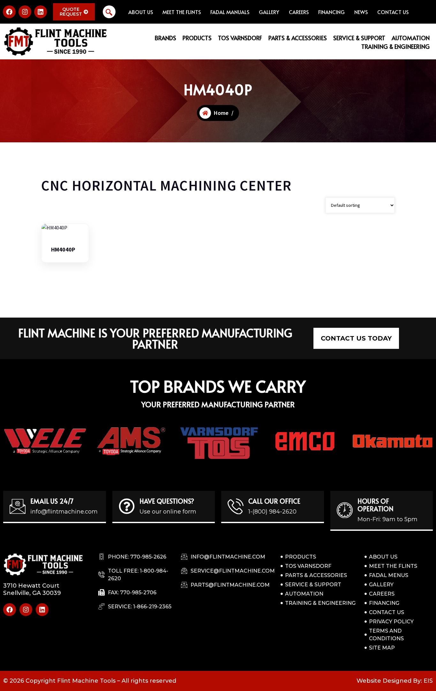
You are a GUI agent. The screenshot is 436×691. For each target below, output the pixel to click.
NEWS (361, 11)
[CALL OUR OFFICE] (236, 506)
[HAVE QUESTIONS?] (127, 506)
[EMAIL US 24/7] (18, 506)
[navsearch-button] (109, 11)
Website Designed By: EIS (395, 680)
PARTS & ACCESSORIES (297, 38)
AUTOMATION (411, 38)
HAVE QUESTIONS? (166, 501)
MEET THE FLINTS (181, 11)
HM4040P (63, 249)
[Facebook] (9, 11)
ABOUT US (140, 11)
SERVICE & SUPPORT (359, 38)
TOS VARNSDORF (240, 38)
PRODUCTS (197, 38)
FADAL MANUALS (229, 11)
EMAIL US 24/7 (52, 501)
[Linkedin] (40, 11)
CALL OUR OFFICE (274, 501)
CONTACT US (393, 11)
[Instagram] (25, 11)
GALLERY (269, 11)
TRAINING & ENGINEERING (395, 46)
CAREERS (299, 11)
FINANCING (331, 11)
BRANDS (165, 38)
